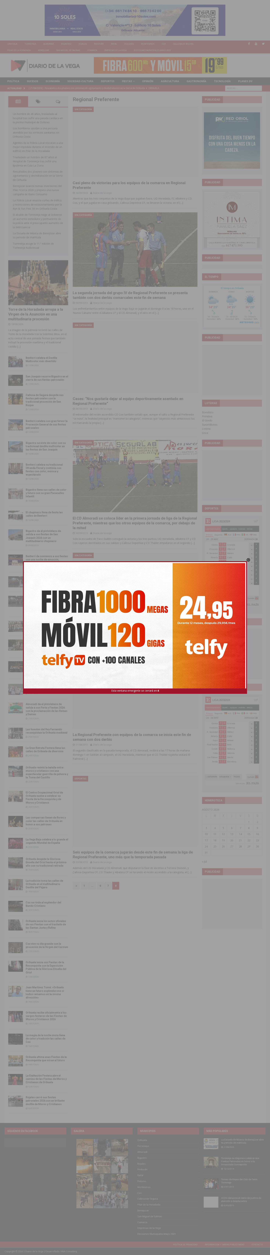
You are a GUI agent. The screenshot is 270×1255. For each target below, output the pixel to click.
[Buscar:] (243, 88)
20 (231, 840)
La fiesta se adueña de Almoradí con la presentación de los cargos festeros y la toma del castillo (46, 644)
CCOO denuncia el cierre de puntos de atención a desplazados (241, 1200)
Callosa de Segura (183, 43)
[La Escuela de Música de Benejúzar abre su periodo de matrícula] (211, 1143)
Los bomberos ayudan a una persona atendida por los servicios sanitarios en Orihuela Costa (36, 132)
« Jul (204, 861)
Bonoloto (207, 412)
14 (240, 834)
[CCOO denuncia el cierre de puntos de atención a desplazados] (211, 1202)
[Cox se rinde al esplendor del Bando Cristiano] (15, 906)
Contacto (257, 1244)
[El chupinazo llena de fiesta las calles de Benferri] (15, 516)
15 (248, 834)
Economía (53, 81)
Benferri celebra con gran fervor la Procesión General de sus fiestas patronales (47, 424)
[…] (181, 202)
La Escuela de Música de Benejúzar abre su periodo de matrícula (242, 1141)
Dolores (129, 43)
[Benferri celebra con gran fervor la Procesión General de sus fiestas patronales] (15, 424)
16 (257, 834)
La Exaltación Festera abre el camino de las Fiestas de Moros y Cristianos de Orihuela (46, 1079)
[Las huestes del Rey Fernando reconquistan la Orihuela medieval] (15, 733)
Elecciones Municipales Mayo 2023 (152, 50)
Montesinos (147, 43)
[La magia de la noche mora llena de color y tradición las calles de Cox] (15, 1039)
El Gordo (207, 420)
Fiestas (127, 81)
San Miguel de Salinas (68, 50)
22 (248, 840)
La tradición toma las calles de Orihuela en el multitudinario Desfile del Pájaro (44, 884)
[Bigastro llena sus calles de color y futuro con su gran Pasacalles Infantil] (15, 493)
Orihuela (12, 43)
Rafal (114, 43)
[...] (19, 346)
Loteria (206, 428)
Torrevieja (30, 43)
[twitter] (263, 44)
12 (223, 834)
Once (205, 433)
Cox (164, 43)
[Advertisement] (232, 370)
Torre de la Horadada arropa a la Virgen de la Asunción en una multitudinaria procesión (35, 314)
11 (214, 834)
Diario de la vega (102, 192)
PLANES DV (245, 81)
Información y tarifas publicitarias (224, 1244)
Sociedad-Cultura (80, 81)
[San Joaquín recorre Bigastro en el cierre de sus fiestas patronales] (15, 380)
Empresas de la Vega (116, 50)
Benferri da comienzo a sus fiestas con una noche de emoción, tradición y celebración (47, 559)
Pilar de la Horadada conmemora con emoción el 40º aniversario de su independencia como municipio (47, 666)
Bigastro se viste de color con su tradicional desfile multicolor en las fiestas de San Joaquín (46, 446)
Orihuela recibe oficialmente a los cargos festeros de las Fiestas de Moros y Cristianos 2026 (46, 1016)
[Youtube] (256, 44)
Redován (99, 43)
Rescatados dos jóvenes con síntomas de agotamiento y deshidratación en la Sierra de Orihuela (38, 176)
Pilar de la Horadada (19, 50)
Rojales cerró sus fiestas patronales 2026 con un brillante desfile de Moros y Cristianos (45, 1100)
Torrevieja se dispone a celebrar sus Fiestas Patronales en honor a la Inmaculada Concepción (240, 1161)
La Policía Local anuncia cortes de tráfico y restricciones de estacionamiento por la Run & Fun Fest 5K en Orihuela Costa (37, 204)
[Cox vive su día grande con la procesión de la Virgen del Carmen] (15, 947)
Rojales (83, 43)
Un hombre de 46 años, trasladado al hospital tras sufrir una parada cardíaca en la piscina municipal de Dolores (38, 118)
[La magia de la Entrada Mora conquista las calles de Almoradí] (15, 626)
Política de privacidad (185, 1244)
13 (231, 834)
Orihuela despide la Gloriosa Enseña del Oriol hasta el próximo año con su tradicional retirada (46, 862)
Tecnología (222, 81)
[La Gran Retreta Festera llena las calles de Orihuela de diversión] (15, 751)
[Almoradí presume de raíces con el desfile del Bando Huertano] (15, 689)
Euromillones (209, 424)
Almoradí (48, 43)
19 (223, 840)
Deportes (107, 81)
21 (240, 840)
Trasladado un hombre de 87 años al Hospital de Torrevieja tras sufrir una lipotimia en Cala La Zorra (35, 161)
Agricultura (170, 81)
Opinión (147, 81)
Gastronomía (196, 81)
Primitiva (207, 416)
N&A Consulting (69, 1251)
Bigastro (66, 43)
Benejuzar (43, 50)
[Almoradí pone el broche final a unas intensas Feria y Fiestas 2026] (15, 581)
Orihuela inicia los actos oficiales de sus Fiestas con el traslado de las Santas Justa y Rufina (46, 924)
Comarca (92, 50)
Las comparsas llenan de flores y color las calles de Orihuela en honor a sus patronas (46, 821)
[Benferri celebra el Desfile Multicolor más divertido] (15, 361)
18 (214, 840)
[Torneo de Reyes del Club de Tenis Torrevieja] (211, 1183)
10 (206, 834)
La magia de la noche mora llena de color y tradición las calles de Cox (45, 1038)
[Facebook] (249, 44)
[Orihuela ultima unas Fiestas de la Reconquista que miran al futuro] (15, 1060)
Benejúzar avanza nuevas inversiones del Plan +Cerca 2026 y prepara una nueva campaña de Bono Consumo (37, 190)
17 (206, 840)
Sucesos (32, 81)
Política (13, 81)
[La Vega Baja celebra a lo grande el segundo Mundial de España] (15, 843)
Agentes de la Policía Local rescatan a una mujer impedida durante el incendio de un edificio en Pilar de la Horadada (38, 147)
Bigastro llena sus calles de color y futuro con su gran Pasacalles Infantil (46, 493)
